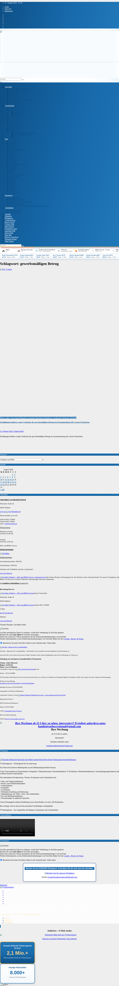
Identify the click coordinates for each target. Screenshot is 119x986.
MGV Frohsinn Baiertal (22, 135)
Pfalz (11, 172)
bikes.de (18, 512)
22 (13, 482)
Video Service (14, 97)
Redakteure (9, 218)
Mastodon (3, 885)
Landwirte (13, 116)
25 (4, 485)
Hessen (12, 158)
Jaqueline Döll (10, 231)
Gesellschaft (9, 106)
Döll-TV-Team (18, 914)
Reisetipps (13, 124)
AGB (7, 7)
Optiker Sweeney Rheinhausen (20, 202)
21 (11, 482)
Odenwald (13, 170)
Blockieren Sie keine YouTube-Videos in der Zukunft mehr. (24, 643)
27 (8, 485)
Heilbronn (13, 162)
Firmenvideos (14, 91)
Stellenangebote (15, 127)
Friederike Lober (11, 229)
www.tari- (3, 512)
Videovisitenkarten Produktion (20, 99)
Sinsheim (12, 183)
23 (15, 482)
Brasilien (17, 114)
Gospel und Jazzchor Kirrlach (25, 133)
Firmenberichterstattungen (18, 89)
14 (11, 480)
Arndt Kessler (10, 220)
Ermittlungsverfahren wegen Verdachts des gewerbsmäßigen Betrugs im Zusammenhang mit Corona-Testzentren (44, 422)
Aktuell (8, 214)
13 (8, 480)
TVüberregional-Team (6, 914)
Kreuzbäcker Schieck (17, 200)
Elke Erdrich (9, 227)
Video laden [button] (51, 643)
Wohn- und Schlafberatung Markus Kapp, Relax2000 (29, 206)
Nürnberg (12, 168)
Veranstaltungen (15, 212)
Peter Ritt (8, 235)
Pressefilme (13, 93)
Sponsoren (8, 195)
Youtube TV (13, 104)
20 (8, 482)
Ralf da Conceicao (11, 237)
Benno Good (9, 223)
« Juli (2, 490)
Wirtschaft (13, 101)
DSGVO (8, 9)
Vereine (12, 131)
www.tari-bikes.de (6, 573)
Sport (16, 137)
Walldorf (12, 189)
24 (1, 485)
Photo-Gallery (5, 418)
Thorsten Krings (11, 239)
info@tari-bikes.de (11, 524)
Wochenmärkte (14, 210)
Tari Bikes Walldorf (16, 204)
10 (1, 480)
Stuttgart (12, 179)
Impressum (9, 11)
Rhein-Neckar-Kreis (17, 164)
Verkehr (12, 185)
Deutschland (13, 152)
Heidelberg (13, 160)
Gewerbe (8, 87)
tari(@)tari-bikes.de (6, 613)
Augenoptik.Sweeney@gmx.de (13, 711)
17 (1, 482)
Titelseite (73, 418)
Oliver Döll (9, 233)
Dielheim (12, 154)
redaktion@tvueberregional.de (32, 914)
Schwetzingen (14, 177)
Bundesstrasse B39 (16, 149)
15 (13, 480)
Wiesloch (12, 193)
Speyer (11, 181)
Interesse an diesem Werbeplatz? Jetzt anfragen (59, 939)
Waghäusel (13, 187)
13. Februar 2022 (6, 431)
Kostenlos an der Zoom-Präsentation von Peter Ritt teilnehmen (17, 683)
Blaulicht (8, 216)
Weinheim (13, 191)
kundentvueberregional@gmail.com (59, 746)
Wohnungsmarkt (15, 129)
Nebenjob (13, 122)
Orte (6, 139)
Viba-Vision (9, 241)
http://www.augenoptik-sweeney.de (15, 719)
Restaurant (13, 95)
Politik (11, 120)
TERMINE (9, 208)
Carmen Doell (18, 431)
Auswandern (18, 112)
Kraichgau (13, 156)
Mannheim (13, 166)
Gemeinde (13, 108)
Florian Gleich (14, 197)
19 (6, 482)
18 (4, 482)
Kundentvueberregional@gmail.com (62, 877)
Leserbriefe (13, 118)
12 (6, 480)
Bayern (12, 145)
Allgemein (66, 418)
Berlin (11, 147)
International (13, 110)
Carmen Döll (9, 225)
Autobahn (13, 143)
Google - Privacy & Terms (73, 639)
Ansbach (12, 141)
